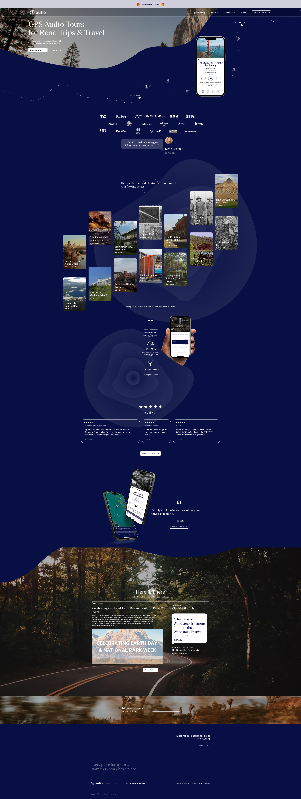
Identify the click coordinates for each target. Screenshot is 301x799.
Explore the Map (198, 13)
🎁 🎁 (150, 4)
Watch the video (57, 50)
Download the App (260, 12)
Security (94, 794)
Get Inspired (149, 670)
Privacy (100, 794)
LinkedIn (207, 783)
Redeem (124, 783)
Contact (116, 783)
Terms (106, 794)
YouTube (200, 783)
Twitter (194, 783)
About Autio (200, 746)
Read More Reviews (148, 453)
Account (243, 13)
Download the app (36, 50)
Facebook (179, 783)
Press (108, 783)
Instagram (187, 783)
